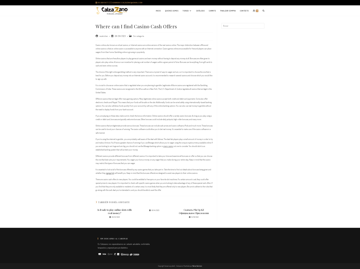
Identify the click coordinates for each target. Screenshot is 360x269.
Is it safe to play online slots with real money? (114, 211)
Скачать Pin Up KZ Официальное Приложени (194, 211)
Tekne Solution (197, 266)
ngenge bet (110, 173)
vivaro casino (168, 146)
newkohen (103, 36)
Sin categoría (138, 36)
